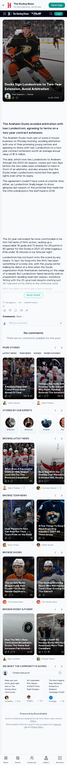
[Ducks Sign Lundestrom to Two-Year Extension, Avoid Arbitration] (33, 61)
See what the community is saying (25, 666)
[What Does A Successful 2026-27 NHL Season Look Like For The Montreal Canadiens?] (18, 463)
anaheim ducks (30, 302)
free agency (10, 302)
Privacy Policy (37, 727)
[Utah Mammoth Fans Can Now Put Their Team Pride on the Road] (18, 520)
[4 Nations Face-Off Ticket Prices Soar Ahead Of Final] (18, 378)
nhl (19, 302)
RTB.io (33, 721)
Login (58, 14)
